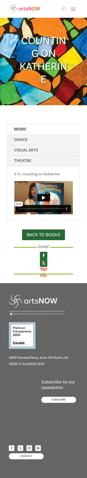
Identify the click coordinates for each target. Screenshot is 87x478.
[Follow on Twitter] (20, 448)
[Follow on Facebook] (11, 448)
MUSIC (20, 129)
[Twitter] (43, 263)
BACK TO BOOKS (43, 235)
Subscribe (59, 399)
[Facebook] (43, 255)
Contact (26, 456)
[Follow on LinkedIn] (38, 448)
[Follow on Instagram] (29, 448)
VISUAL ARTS (26, 150)
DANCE (21, 139)
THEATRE (22, 160)
